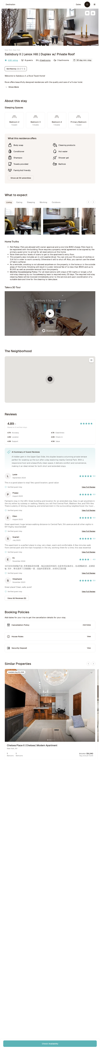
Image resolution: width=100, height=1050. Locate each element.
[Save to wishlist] (87, 13)
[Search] (87, 4)
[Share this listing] (93, 13)
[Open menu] (94, 4)
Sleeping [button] (31, 202)
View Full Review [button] (88, 487)
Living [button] (9, 202)
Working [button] (43, 202)
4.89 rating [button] (13, 60)
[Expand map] (91, 360)
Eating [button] (19, 202)
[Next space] (93, 202)
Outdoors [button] (56, 202)
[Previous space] (88, 202)
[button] (38, 4)
